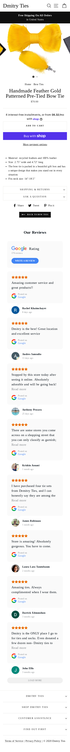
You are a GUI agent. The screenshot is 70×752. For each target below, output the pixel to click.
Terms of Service (14, 741)
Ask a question (35, 197)
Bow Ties (39, 84)
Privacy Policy (33, 741)
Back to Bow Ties (37, 214)
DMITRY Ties (35, 696)
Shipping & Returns (35, 189)
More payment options (35, 144)
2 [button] (37, 77)
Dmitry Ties (16, 5)
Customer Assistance (35, 718)
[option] (35, 17)
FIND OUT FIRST (35, 729)
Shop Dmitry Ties (35, 707)
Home (28, 84)
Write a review (25, 261)
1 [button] (33, 77)
